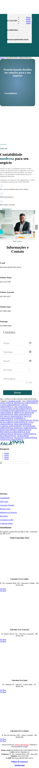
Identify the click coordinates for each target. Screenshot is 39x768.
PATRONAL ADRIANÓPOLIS (25, 428)
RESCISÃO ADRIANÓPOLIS (25, 434)
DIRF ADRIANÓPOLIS (22, 414)
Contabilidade (5, 498)
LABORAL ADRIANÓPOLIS (11, 426)
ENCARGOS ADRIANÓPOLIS (11, 416)
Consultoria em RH (14, 401)
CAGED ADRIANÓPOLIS (10, 405)
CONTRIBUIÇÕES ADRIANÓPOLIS (14, 411)
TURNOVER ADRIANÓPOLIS (11, 440)
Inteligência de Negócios (8, 512)
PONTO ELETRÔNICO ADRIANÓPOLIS (15, 430)
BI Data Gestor (5, 509)
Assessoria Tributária (7, 505)
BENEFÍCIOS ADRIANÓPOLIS (26, 403)
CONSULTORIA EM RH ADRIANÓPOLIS (16, 409)
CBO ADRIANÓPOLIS (22, 407)
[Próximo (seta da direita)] (35, 384)
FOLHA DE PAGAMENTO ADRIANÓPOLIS (19, 421)
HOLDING (4, 516)
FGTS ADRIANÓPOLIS (23, 420)
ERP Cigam (4, 501)
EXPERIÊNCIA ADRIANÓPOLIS (13, 419)
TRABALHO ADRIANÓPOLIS (25, 438)
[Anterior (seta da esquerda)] (4, 384)
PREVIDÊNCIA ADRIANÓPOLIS (12, 432)
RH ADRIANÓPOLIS (8, 436)
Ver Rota (3, 589)
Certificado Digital (6, 523)
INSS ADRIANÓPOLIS (22, 424)
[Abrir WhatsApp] (5, 762)
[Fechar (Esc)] (31, 2)
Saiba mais (6, 209)
